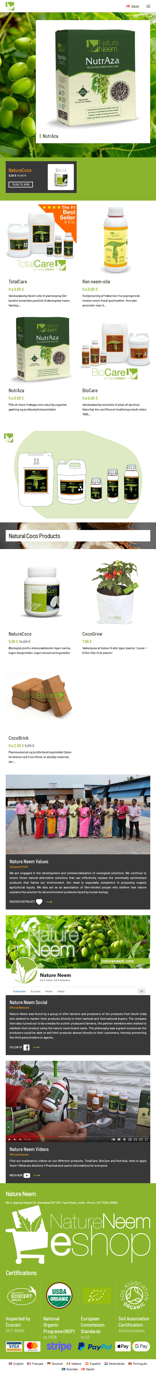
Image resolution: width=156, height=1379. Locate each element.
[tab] (70, 148)
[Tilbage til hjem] (10, 6)
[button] (132, 6)
